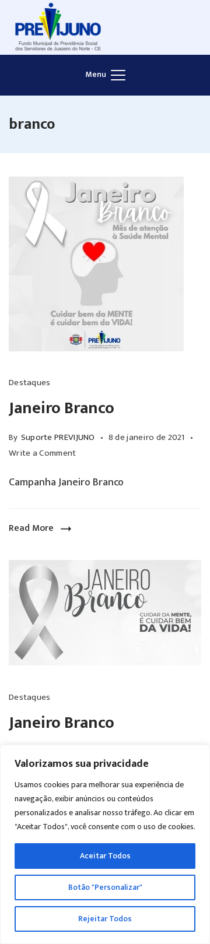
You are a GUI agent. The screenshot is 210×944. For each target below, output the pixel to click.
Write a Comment (42, 453)
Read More (31, 528)
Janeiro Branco (61, 408)
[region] (105, 844)
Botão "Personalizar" (105, 887)
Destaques (30, 382)
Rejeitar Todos (105, 918)
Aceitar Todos (105, 855)
